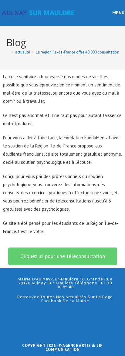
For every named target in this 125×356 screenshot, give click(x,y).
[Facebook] (62, 315)
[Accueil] (7, 52)
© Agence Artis (75, 345)
